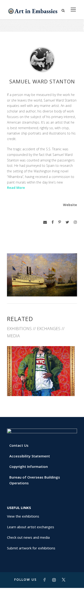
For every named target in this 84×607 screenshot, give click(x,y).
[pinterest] (59, 222)
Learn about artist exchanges (30, 527)
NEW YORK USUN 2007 (42, 386)
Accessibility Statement (29, 456)
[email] (45, 222)
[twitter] (67, 222)
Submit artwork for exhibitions (31, 548)
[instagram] (75, 222)
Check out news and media (28, 537)
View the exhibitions (23, 516)
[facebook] (53, 222)
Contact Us (18, 445)
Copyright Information (28, 466)
